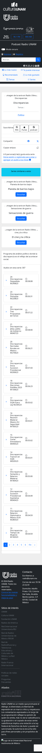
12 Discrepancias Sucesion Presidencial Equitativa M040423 (16, 494)
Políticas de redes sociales (9, 674)
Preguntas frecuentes (6, 680)
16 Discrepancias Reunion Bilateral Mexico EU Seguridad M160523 (16, 420)
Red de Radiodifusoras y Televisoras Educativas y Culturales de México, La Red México (8, 650)
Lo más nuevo (10, 70)
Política (21, 115)
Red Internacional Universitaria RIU (9, 628)
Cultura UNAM (7, 615)
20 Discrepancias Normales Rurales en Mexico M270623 (16, 347)
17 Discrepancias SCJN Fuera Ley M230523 (16, 401)
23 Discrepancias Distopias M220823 (16, 295)
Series (32, 79)
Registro (19, 54)
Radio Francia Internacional (7, 664)
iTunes (24, 130)
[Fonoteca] (11, 693)
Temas (11, 79)
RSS (16, 130)
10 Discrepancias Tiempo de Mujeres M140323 (16, 532)
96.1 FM (16, 36)
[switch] (3, 49)
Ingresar (7, 54)
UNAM (4, 611)
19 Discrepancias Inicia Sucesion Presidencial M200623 (16, 367)
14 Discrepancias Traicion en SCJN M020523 (16, 456)
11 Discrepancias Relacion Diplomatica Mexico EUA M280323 (16, 514)
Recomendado (11, 75)
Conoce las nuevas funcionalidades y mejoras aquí (9, 595)
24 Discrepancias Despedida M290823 (16, 280)
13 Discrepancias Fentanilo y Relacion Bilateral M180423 (16, 475)
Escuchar (21, 194)
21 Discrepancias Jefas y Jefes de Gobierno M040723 (16, 328)
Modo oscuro (12, 49)
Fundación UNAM (9, 619)
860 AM (28, 36)
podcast (33, 130)
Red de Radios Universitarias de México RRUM (8, 636)
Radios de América (9, 623)
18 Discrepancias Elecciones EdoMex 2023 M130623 (16, 385)
